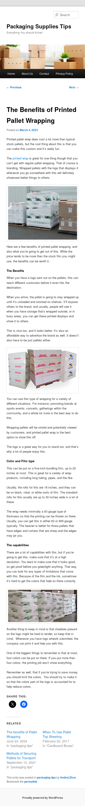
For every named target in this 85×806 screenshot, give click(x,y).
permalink (30, 781)
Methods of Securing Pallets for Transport (21, 755)
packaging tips (46, 777)
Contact (44, 73)
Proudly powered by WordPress (42, 798)
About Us (27, 73)
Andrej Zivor (68, 777)
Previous (14, 87)
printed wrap (20, 158)
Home (11, 73)
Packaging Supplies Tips (39, 26)
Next (74, 87)
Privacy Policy (64, 73)
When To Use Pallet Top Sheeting (57, 734)
